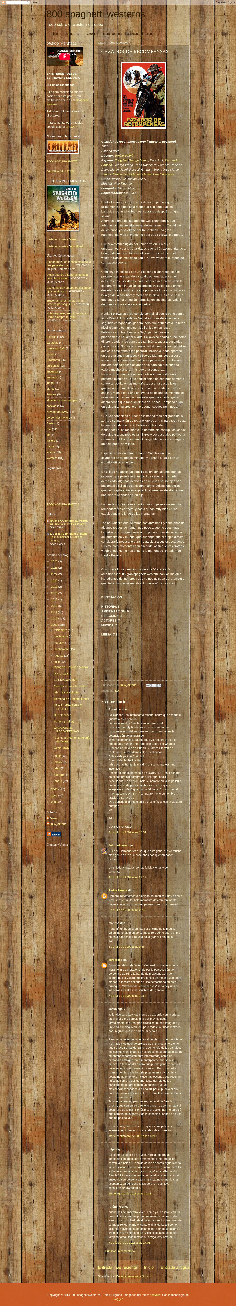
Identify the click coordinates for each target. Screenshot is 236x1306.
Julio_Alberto (118, 845)
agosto (59, 655)
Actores (91, 33)
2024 (54, 574)
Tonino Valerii (124, 155)
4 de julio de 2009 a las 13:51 (127, 832)
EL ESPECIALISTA (66, 679)
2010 (54, 618)
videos (51, 452)
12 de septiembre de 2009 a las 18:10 (133, 1136)
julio (58, 661)
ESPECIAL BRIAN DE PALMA (68, 523)
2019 (54, 586)
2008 (54, 789)
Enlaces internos (141, 33)
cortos (50, 354)
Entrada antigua (175, 1267)
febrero (60, 774)
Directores (71, 33)
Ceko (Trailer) (62, 747)
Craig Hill (121, 160)
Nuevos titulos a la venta (69, 686)
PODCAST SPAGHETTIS (63, 504)
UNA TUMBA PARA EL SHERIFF (68, 707)
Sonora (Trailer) (64, 721)
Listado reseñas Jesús (62, 239)
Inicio (54, 33)
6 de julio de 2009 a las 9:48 (127, 946)
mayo (58, 762)
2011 (54, 612)
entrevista (53, 377)
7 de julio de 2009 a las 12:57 (127, 995)
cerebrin (114, 959)
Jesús (53, 818)
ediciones (53, 365)
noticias (51, 406)
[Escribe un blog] (150, 685)
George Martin (138, 160)
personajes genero (58, 417)
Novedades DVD (57, 411)
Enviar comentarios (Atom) (133, 1276)
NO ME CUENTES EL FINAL (69, 520)
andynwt (155, 1295)
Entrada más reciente (117, 1267)
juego (50, 383)
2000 (54, 802)
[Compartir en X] (153, 685)
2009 (54, 624)
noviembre (62, 636)
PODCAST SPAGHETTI (62, 161)
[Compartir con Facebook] (156, 685)
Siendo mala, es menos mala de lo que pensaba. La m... (69, 263)
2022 (54, 580)
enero (59, 781)
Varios (51, 446)
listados (51, 394)
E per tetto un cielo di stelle (68, 533)
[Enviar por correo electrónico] (147, 685)
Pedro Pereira (118, 890)
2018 (54, 593)
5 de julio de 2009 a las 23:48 (127, 910)
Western (52, 458)
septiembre (62, 649)
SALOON (71, 126)
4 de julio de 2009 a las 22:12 (127, 877)
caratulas (52, 342)
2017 (54, 599)
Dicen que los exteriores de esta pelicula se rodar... (67, 276)
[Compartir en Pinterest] (159, 685)
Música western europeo (62, 400)
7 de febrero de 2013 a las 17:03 (129, 1242)
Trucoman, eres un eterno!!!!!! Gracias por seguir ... (65, 302)
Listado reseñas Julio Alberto (66, 246)
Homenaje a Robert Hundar (71, 699)
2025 (54, 567)
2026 (54, 561)
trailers (51, 440)
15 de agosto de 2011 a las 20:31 (130, 1193)
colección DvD (56, 348)
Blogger (117, 1299)
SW (117, 690)
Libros (50, 388)
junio (58, 755)
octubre (60, 642)
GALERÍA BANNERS (60, 171)
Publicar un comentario (120, 1251)
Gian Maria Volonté (66, 692)
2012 (54, 605)
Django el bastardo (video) (71, 667)
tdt (48, 435)
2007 (54, 795)
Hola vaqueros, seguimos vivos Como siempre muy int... (67, 315)
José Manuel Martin (137, 174)
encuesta (52, 371)
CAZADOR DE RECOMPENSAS (66, 729)
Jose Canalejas (163, 174)
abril (58, 768)
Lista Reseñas (113, 33)
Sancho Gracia (111, 174)
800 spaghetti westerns (96, 14)
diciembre (61, 630)
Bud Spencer (62, 715)
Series (51, 423)
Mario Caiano (62, 673)
